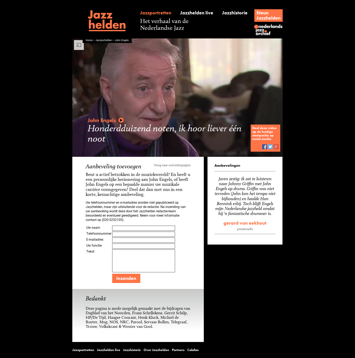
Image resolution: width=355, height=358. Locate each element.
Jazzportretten (155, 12)
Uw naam (93, 227)
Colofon (193, 350)
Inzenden (126, 278)
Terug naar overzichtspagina (172, 165)
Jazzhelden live (196, 12)
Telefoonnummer (98, 233)
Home (89, 40)
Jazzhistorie (235, 12)
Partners (178, 350)
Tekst (90, 251)
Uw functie (94, 245)
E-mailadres (94, 239)
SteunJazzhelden (268, 15)
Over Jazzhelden (156, 350)
